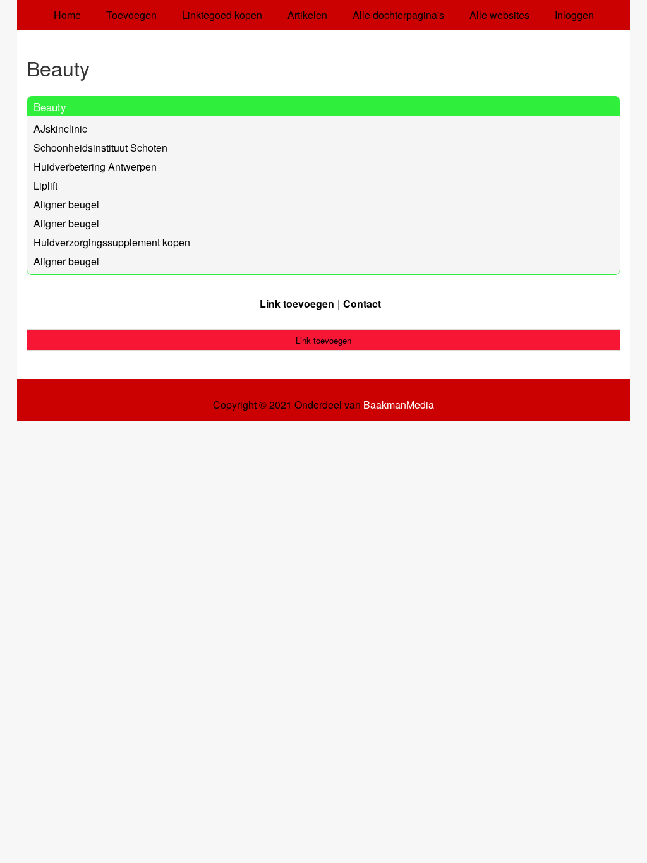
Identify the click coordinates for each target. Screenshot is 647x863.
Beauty (49, 106)
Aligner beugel (66, 204)
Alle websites (499, 15)
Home (67, 15)
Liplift (45, 185)
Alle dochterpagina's (398, 15)
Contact (362, 303)
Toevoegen (131, 15)
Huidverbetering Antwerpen (95, 166)
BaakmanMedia (398, 405)
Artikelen (307, 15)
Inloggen (574, 15)
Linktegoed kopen (222, 15)
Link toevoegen (297, 303)
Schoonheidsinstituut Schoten (100, 147)
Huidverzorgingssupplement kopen (111, 242)
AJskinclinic (60, 128)
